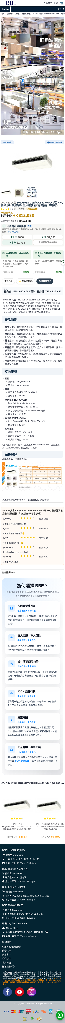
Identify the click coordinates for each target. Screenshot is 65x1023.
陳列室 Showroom (14, 855)
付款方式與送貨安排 (11, 946)
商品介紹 (8, 281)
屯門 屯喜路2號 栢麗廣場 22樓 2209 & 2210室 (27, 895)
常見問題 (6, 962)
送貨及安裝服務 (22, 761)
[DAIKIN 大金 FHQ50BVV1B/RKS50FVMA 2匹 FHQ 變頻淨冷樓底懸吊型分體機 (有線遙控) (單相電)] (32, 163)
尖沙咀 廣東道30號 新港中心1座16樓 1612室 (27, 932)
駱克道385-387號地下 (15, 877)
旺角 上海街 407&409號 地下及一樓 (22, 859)
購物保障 (6, 950)
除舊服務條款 (8, 966)
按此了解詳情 (13, 232)
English (5, 9)
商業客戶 (6, 954)
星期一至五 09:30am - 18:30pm (21, 936)
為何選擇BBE (45, 281)
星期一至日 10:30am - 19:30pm (21, 863)
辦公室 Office (12, 928)
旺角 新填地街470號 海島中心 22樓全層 (24, 914)
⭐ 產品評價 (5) (25, 281)
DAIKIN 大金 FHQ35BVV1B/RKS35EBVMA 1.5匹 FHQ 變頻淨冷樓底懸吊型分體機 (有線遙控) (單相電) (17, 827)
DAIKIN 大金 (8, 202)
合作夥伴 (6, 958)
